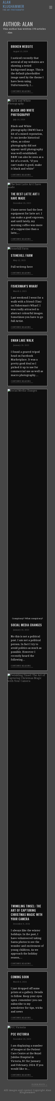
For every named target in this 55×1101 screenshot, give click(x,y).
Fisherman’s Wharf (24, 286)
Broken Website (22, 46)
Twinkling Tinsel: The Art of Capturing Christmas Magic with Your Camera (26, 912)
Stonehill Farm (22, 255)
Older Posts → (39, 1084)
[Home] (4, 32)
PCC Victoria (20, 1034)
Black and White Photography (22, 112)
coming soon (20, 977)
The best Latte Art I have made (25, 196)
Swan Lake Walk (22, 340)
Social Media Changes (26, 625)
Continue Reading (21, 91)
